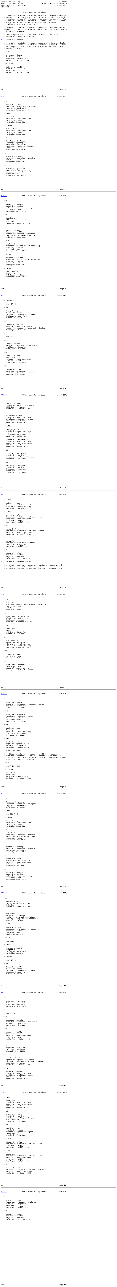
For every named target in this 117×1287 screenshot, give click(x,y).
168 (16, 5)
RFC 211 (4, 96)
